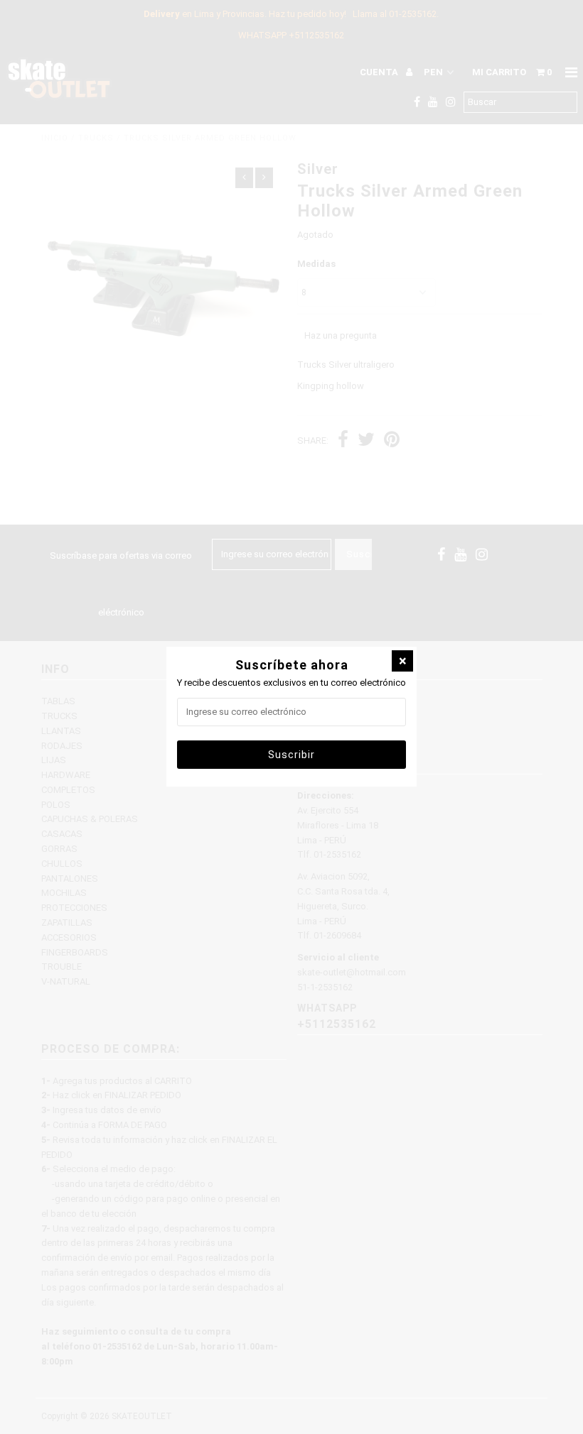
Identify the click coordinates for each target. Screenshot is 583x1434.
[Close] (402, 661)
